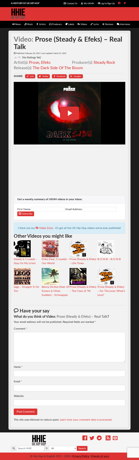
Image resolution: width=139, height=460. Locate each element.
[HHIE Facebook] (119, 3)
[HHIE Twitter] (124, 3)
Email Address (74, 209)
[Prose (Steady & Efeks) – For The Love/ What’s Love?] (105, 276)
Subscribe (27, 213)
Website (19, 396)
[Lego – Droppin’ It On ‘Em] (22, 276)
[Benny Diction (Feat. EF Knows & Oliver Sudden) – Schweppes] (50, 276)
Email (18, 381)
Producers (57, 24)
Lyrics (96, 24)
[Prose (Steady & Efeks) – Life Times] (78, 248)
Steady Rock (104, 63)
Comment (20, 328)
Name (18, 367)
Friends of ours (100, 456)
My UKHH (89, 4)
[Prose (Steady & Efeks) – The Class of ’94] (78, 276)
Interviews (125, 24)
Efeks (46, 63)
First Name (24, 209)
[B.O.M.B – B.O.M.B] (105, 248)
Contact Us (72, 4)
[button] (30, 76)
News (18, 24)
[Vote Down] (19, 57)
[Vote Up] (15, 57)
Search (82, 448)
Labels (71, 24)
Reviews (109, 24)
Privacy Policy (80, 456)
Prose (34, 63)
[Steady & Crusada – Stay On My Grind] (22, 248)
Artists (42, 24)
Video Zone (45, 228)
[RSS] (108, 438)
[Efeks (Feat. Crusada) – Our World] (50, 248)
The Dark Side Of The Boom (58, 68)
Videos (84, 24)
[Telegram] (99, 438)
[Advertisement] (69, 171)
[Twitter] (92, 438)
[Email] (115, 438)
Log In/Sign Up (107, 4)
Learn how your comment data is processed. (86, 419)
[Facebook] (84, 438)
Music (30, 24)
